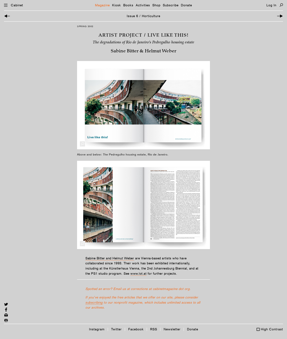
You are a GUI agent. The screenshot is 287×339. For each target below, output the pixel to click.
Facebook (136, 329)
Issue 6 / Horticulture (143, 16)
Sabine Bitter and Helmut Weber (109, 258)
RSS (153, 329)
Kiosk (116, 5)
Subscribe (171, 5)
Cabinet (17, 5)
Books (128, 5)
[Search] (281, 5)
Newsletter (172, 329)
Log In (271, 5)
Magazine (102, 5)
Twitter (116, 329)
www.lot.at (138, 273)
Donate (186, 5)
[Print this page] (6, 320)
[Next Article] (280, 16)
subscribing (94, 302)
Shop (156, 5)
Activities (143, 5)
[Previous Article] (7, 16)
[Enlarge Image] (82, 144)
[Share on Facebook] (6, 310)
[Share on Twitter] (6, 304)
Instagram (97, 329)
